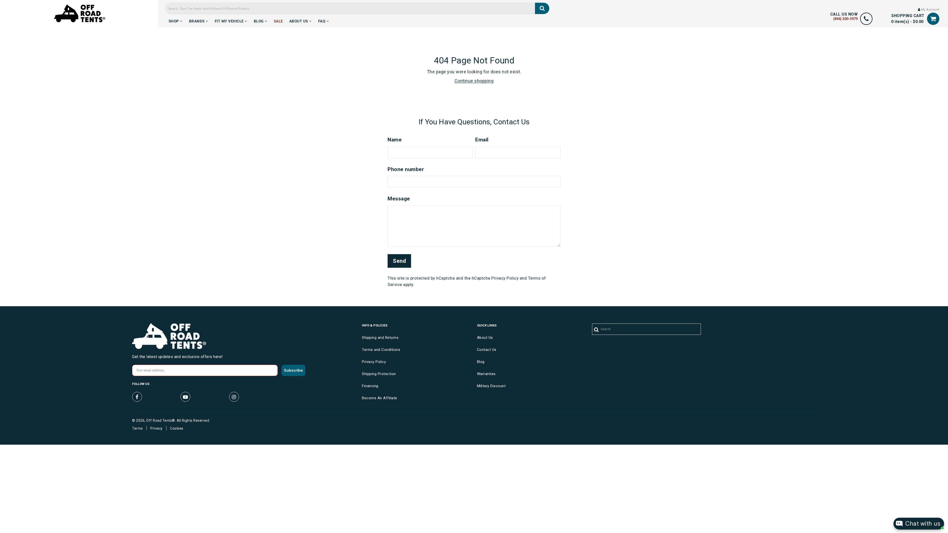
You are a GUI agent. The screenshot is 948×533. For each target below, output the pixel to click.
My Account (929, 9)
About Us (299, 20)
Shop (174, 20)
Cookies (176, 428)
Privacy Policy (504, 278)
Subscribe (293, 370)
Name (395, 140)
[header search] (542, 8)
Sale (278, 20)
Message (399, 199)
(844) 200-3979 (845, 19)
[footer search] (596, 330)
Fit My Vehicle (230, 20)
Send (399, 261)
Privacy (156, 428)
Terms (137, 428)
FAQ (322, 20)
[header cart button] (933, 19)
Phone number (406, 169)
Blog (259, 20)
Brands (197, 20)
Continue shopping (474, 80)
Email (482, 140)
